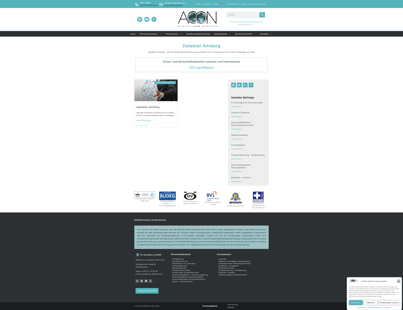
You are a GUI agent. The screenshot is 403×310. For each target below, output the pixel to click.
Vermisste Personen (226, 268)
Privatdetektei (238, 145)
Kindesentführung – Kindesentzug (248, 155)
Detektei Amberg (148, 107)
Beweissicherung (179, 268)
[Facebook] (139, 19)
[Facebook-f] (141, 281)
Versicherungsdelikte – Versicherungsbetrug (190, 275)
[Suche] (262, 14)
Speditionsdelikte (239, 135)
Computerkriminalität (181, 270)
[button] (399, 281)
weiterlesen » (145, 120)
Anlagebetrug (178, 259)
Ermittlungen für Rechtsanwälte (247, 103)
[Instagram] (153, 19)
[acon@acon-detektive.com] (160, 4)
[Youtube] (146, 19)
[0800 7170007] (137, 4)
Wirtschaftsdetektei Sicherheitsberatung (188, 279)
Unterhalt (222, 259)
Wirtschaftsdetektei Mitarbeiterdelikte (187, 277)
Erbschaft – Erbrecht (241, 177)
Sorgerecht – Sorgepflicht (228, 266)
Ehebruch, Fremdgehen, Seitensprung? (234, 261)
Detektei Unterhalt (240, 113)
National (230, 307)
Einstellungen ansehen (389, 303)
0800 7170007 (145, 3)
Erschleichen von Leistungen (184, 263)
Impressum (387, 307)
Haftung (244, 4)
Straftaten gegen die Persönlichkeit (232, 275)
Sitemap (216, 4)
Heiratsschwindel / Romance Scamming (234, 263)
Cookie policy (362, 307)
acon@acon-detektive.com (174, 3)
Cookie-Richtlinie (233, 4)
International (232, 305)
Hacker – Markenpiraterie (182, 282)
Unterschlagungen (179, 266)
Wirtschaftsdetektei (181, 254)
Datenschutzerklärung (375, 307)
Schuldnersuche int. (180, 261)
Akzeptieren (356, 303)
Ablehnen (371, 303)
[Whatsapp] (150, 281)
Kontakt (198, 4)
